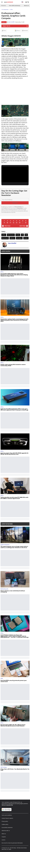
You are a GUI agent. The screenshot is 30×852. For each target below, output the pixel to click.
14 (19, 222)
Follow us (18, 30)
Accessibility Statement (7, 827)
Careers (3, 840)
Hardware (19, 238)
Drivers (26, 238)
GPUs (11, 9)
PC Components (5, 9)
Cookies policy (5, 824)
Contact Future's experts (7, 818)
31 (25, 222)
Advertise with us (6, 830)
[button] (28, 2)
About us (4, 833)
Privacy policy (5, 821)
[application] (15, 174)
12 (13, 222)
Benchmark (5, 238)
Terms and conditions (7, 815)
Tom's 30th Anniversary (14, 5)
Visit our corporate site (7, 805)
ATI (22, 235)
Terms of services (18, 206)
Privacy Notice (20, 208)
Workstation (11, 235)
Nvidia (17, 235)
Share (5, 30)
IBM (26, 235)
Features (4, 22)
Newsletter (26, 30)
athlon (4, 235)
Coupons (4, 836)
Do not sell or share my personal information (12, 843)
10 (7, 222)
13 (16, 222)
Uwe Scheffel (12, 22)
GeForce (12, 238)
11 (10, 222)
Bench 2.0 (26, 5)
